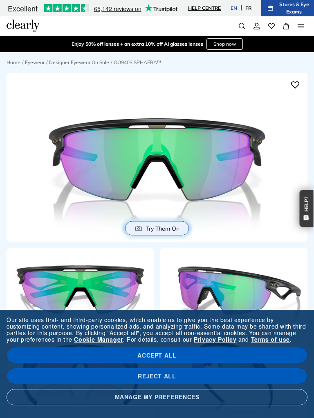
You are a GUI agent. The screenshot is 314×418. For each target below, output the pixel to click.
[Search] (242, 26)
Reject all (157, 376)
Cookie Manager (98, 339)
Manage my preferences (157, 397)
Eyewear (35, 62)
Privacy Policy (215, 339)
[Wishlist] (271, 26)
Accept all (156, 355)
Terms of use (270, 339)
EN (234, 8)
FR (248, 8)
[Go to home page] (23, 26)
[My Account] (256, 26)
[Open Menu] (300, 26)
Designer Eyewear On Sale (79, 62)
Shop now (224, 44)
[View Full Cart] (286, 26)
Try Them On (162, 228)
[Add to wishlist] (295, 85)
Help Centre (204, 8)
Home (13, 62)
